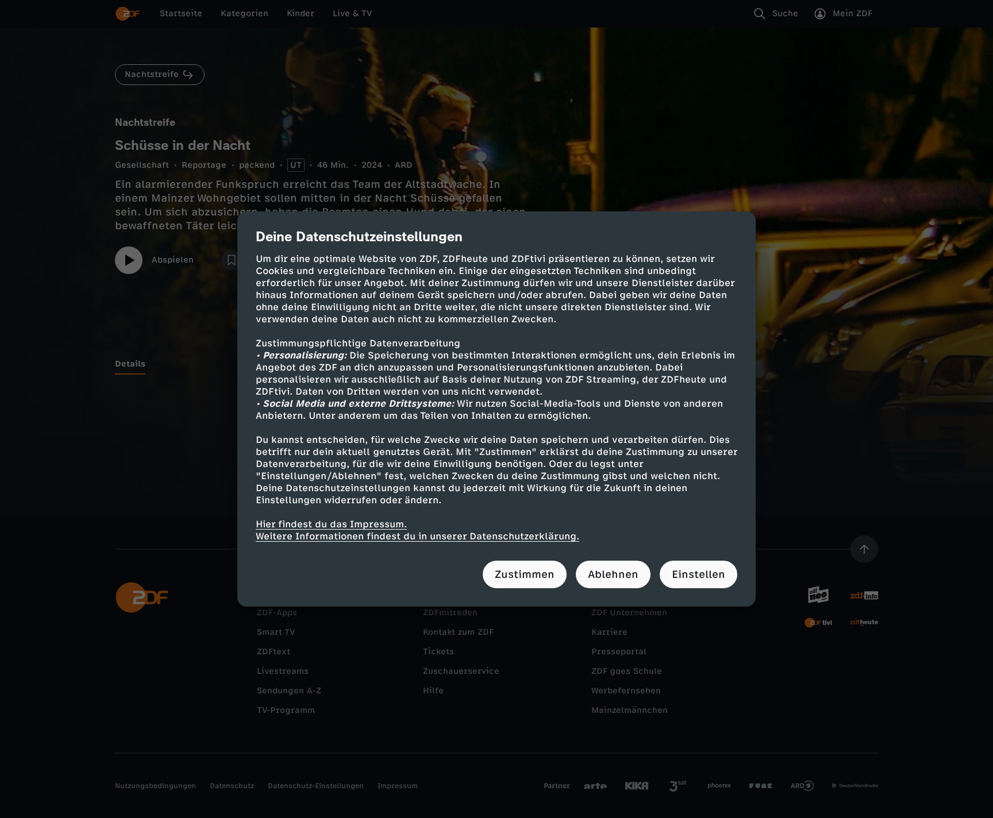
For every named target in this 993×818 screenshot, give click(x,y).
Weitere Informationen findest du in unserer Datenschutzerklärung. (417, 536)
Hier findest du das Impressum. (331, 524)
